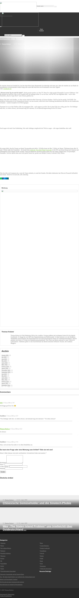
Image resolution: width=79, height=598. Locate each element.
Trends (2, 568)
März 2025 (4, 379)
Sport (41, 563)
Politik (41, 558)
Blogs (41, 543)
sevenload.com (7, 89)
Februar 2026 (5, 366)
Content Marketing (44, 545)
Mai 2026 (4, 361)
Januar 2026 (5, 368)
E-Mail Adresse (4, 466)
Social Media (4, 563)
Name (1, 464)
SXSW (2, 566)
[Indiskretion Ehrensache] (20, 26)
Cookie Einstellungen (6, 596)
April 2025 (5, 378)
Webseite (2, 468)
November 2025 (6, 370)
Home (41, 29)
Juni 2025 (4, 374)
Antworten (76, 408)
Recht (41, 561)
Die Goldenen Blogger (6, 548)
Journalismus (43, 550)
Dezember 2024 (6, 385)
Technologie (43, 566)
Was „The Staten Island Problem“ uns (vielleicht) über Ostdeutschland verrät (17, 577)
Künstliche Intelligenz (6, 553)
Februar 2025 (5, 381)
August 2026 (5, 355)
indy (1, 403)
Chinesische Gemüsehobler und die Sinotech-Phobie (12, 574)
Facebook (41, 30)
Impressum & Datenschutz (7, 594)
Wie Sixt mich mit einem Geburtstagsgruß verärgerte (12, 582)
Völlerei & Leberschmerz (46, 568)
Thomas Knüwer (6, 44)
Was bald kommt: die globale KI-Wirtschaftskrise (11, 584)
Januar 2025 (5, 383)
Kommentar (3, 462)
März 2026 (4, 364)
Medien (42, 556)
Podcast (2, 558)
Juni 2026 (4, 359)
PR (1, 561)
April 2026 (5, 363)
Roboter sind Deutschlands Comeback (8, 579)
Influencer (3, 550)
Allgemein (3, 543)
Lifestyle (42, 553)
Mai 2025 (4, 376)
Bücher (2, 545)
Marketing (3, 556)
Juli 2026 (4, 357)
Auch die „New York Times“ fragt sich (40, 150)
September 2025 (6, 372)
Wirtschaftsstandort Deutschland (8, 571)
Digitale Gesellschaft (45, 548)
